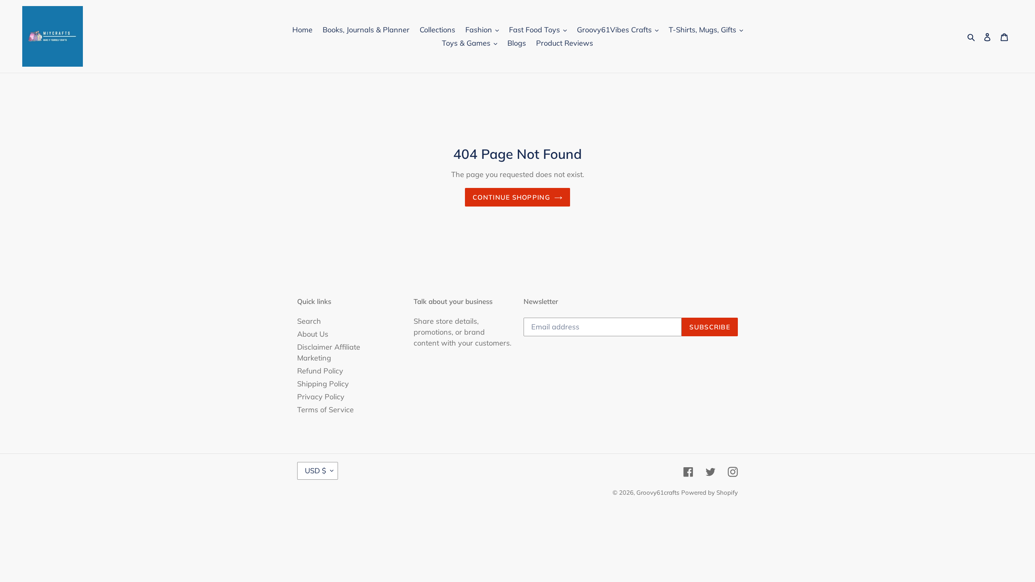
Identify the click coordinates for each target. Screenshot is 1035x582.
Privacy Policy (320, 396)
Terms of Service (325, 409)
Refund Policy (320, 370)
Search (309, 321)
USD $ (315, 470)
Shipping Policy (323, 383)
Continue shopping (511, 197)
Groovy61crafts (657, 492)
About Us (312, 334)
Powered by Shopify (709, 492)
